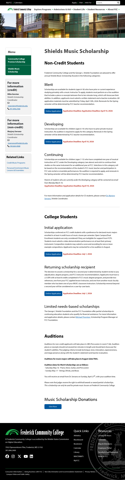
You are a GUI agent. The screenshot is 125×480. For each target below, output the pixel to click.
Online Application (53, 111)
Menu (11, 52)
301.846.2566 (15, 109)
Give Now (53, 406)
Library (76, 452)
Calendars (18, 2)
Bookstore (78, 444)
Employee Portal (105, 448)
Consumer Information (13, 472)
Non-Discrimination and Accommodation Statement (64, 472)
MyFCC (9, 2)
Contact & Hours (104, 435)
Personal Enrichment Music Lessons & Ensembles (18, 169)
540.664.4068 (15, 146)
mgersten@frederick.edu (18, 106)
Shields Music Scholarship (14, 70)
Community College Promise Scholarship (16, 60)
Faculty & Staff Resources (108, 452)
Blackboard (78, 440)
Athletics (77, 435)
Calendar (77, 448)
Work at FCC (103, 456)
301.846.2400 (10, 450)
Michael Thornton (83, 317)
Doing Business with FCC (33, 472)
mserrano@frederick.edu (18, 143)
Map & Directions (105, 444)
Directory (102, 440)
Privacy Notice (90, 472)
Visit (81, 2)
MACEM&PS (78, 456)
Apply (74, 2)
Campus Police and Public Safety (18, 474)
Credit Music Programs (16, 163)
